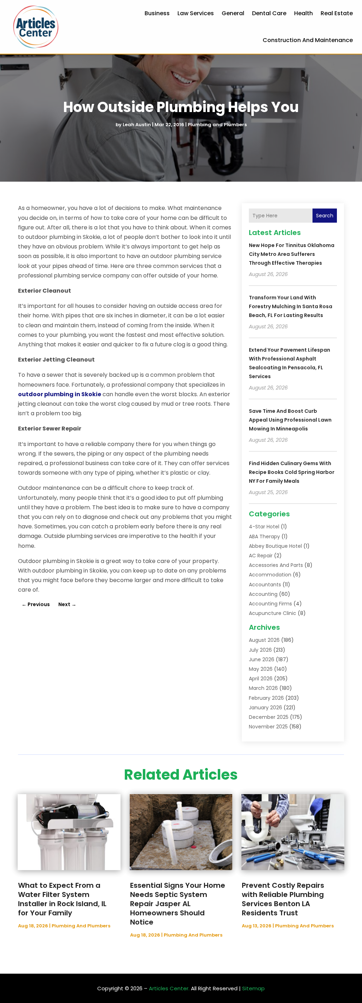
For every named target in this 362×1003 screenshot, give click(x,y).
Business (157, 13)
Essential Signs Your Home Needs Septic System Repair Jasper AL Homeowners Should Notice (177, 903)
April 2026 (261, 678)
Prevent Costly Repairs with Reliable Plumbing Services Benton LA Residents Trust (283, 899)
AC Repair (261, 555)
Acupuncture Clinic (272, 613)
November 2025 (268, 726)
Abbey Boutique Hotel (275, 546)
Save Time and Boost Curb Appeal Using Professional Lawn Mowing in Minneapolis (290, 419)
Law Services (195, 13)
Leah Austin (137, 124)
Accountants (265, 584)
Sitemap (253, 988)
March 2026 (263, 688)
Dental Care (269, 13)
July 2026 (260, 649)
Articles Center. (169, 988)
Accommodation (270, 574)
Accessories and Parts (276, 565)
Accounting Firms (270, 603)
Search (324, 215)
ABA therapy (264, 536)
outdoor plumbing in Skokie (59, 394)
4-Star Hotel (264, 526)
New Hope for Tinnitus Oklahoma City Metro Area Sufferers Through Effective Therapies (291, 254)
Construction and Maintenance (308, 40)
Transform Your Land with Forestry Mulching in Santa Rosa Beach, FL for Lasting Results (290, 306)
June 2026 (261, 659)
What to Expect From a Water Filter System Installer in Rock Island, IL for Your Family (62, 899)
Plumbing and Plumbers (217, 124)
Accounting (263, 594)
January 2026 (265, 707)
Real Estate (337, 13)
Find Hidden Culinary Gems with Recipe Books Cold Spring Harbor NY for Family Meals (291, 472)
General (233, 13)
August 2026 (264, 640)
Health (303, 13)
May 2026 (261, 669)
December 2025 (268, 717)
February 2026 (266, 698)
